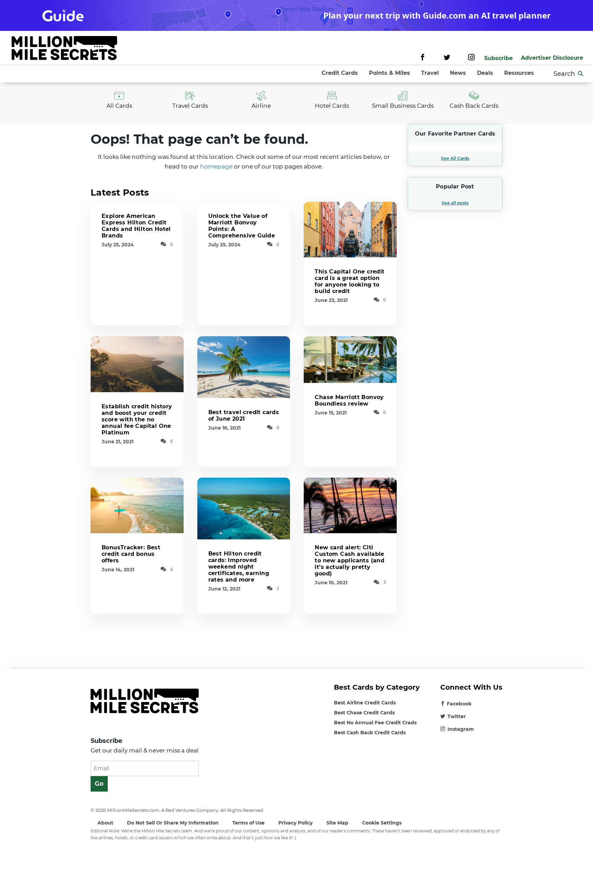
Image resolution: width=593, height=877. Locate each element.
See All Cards (455, 158)
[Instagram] (471, 58)
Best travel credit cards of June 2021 (243, 415)
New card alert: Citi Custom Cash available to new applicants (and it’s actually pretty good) (349, 560)
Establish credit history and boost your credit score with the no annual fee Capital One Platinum (137, 419)
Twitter (456, 716)
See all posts (455, 203)
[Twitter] (446, 58)
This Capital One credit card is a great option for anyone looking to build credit (349, 281)
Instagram (460, 729)
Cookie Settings (382, 823)
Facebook (459, 704)
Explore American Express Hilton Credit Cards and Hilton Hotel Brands (136, 226)
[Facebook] (422, 58)
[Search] (580, 73)
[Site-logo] (64, 49)
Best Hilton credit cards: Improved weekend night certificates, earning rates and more (238, 566)
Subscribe (498, 58)
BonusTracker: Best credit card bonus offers (131, 554)
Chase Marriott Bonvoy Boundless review (349, 400)
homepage (216, 166)
